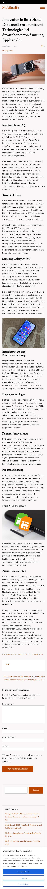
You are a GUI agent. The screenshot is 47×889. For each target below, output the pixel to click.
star (15, 46)
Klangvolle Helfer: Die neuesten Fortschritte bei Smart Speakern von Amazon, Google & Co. (22, 817)
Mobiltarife (10, 7)
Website (5, 746)
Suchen (36, 790)
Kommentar (7, 704)
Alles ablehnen (23, 884)
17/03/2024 (6, 46)
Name (5, 728)
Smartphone (7, 50)
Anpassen (23, 878)
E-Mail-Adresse (9, 737)
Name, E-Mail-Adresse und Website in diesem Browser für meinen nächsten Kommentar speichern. (22, 758)
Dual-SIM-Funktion (9, 654)
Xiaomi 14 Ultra (37, 654)
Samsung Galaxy (24, 654)
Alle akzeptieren (23, 872)
